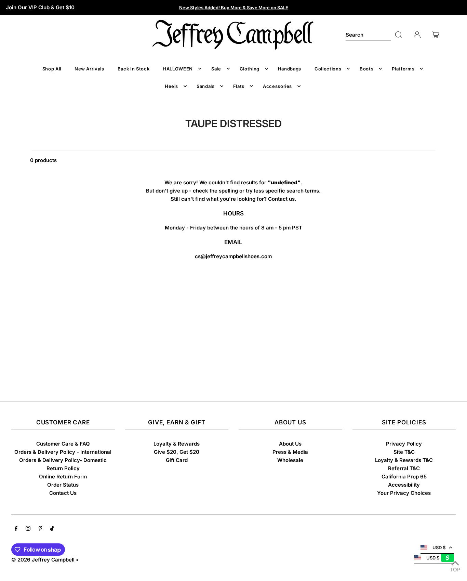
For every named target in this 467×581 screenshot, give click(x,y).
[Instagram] (28, 529)
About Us (290, 443)
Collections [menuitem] (328, 68)
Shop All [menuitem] (51, 68)
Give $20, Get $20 (176, 452)
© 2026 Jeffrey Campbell (43, 559)
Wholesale (290, 460)
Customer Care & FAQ (63, 443)
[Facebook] (16, 529)
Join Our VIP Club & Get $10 (40, 7)
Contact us (281, 199)
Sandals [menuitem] (206, 86)
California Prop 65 (404, 476)
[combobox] (368, 35)
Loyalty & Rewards (177, 443)
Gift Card (177, 460)
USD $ (438, 547)
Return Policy (63, 468)
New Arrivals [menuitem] (89, 68)
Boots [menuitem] (366, 68)
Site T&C (404, 452)
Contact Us (63, 493)
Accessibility (404, 484)
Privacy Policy (404, 443)
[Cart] (435, 34)
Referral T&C (404, 468)
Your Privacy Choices (404, 493)
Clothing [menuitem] (249, 68)
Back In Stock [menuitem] (133, 68)
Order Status (63, 484)
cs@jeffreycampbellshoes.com (233, 256)
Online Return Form (63, 476)
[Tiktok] (52, 529)
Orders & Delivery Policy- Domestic (63, 460)
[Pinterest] (40, 529)
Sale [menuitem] (216, 68)
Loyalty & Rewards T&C (404, 460)
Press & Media (290, 452)
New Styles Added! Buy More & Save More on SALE (233, 7)
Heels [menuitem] (171, 86)
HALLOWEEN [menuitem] (178, 68)
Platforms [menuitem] (403, 68)
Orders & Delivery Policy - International (62, 452)
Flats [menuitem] (238, 86)
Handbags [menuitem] (289, 68)
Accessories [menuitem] (277, 86)
